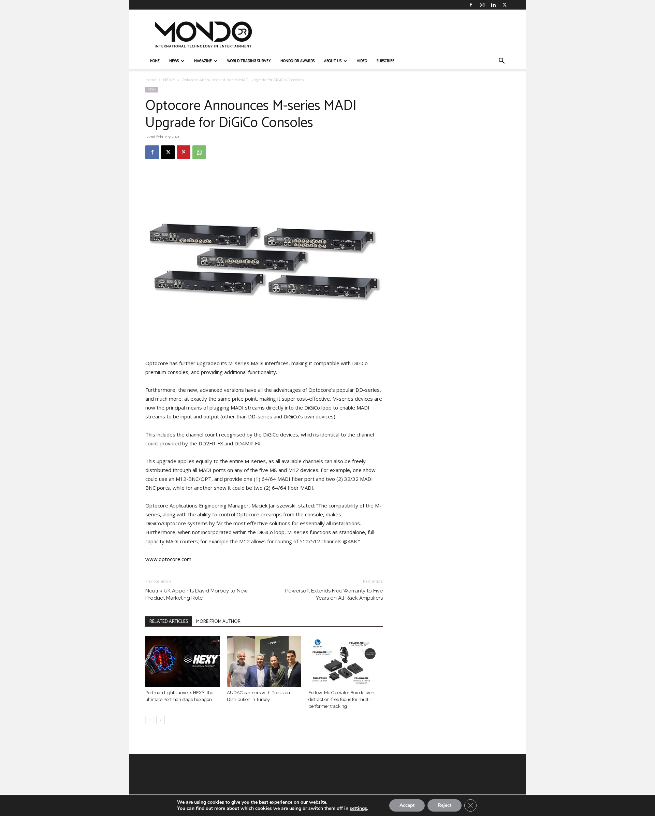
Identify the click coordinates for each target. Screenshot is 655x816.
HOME (155, 61)
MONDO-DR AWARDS (297, 61)
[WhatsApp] (199, 152)
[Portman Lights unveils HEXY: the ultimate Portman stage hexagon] (182, 661)
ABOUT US (332, 61)
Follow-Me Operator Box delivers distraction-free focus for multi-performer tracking (341, 699)
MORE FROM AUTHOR (218, 622)
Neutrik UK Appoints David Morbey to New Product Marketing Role (196, 594)
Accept (406, 805)
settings (358, 808)
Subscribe (385, 61)
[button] (501, 61)
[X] (504, 5)
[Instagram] (482, 5)
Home (151, 79)
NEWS (174, 61)
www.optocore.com (168, 559)
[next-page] (160, 720)
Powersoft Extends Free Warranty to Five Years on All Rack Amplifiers (334, 594)
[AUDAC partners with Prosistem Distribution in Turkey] (264, 661)
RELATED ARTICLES (168, 622)
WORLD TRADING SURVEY (249, 61)
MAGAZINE (203, 61)
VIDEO (362, 61)
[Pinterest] (183, 152)
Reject (444, 805)
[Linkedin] (493, 5)
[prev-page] (149, 720)
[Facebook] (471, 5)
